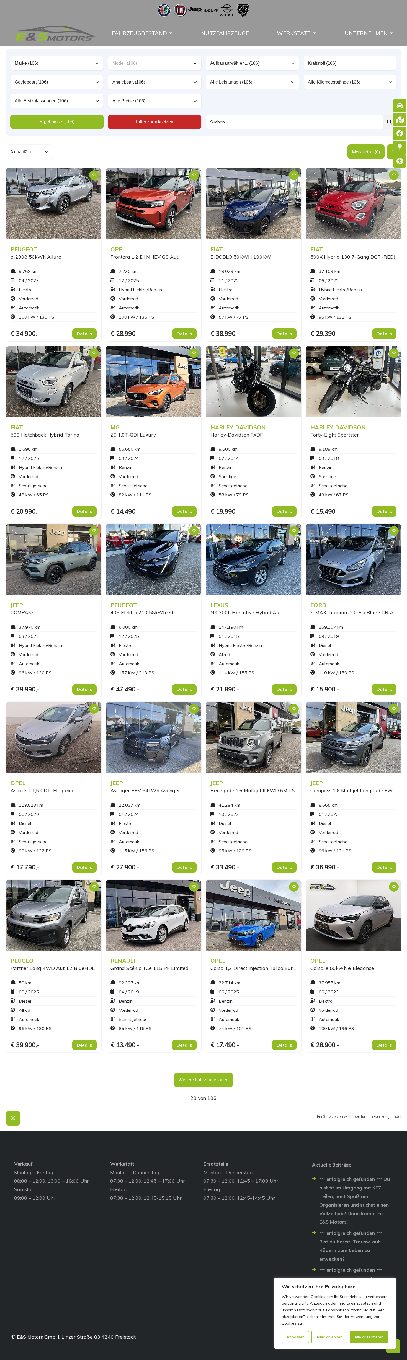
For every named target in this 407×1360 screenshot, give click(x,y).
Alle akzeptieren (368, 1337)
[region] (335, 1313)
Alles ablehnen (329, 1337)
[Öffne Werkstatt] (314, 33)
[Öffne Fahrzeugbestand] (170, 33)
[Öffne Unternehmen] (391, 33)
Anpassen (296, 1337)
